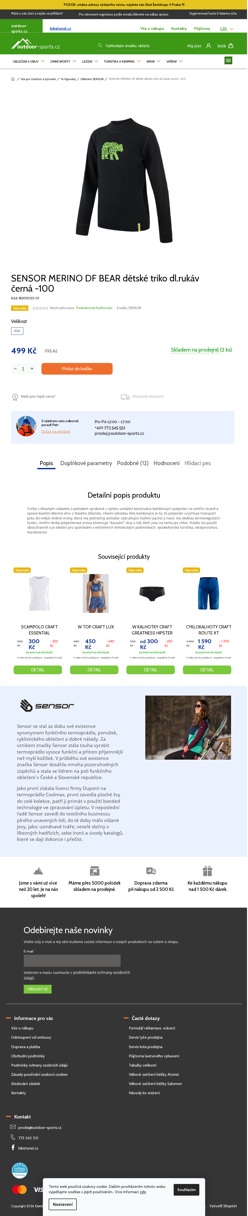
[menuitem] (28, 60)
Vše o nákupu (152, 28)
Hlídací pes (198, 463)
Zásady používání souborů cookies (39, 1074)
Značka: (128, 308)
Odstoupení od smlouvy (31, 1037)
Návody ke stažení (144, 1093)
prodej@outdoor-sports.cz (119, 433)
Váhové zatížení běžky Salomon (155, 1083)
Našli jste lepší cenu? (38, 396)
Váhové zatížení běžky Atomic (154, 1074)
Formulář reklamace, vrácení (152, 1028)
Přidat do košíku (77, 368)
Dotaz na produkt (55, 431)
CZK (224, 28)
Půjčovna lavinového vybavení (154, 1056)
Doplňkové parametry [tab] (86, 463)
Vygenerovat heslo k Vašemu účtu (213, 13)
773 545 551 (28, 1138)
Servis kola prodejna (145, 1046)
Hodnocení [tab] (167, 463)
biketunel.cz (60, 28)
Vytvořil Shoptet (223, 1206)
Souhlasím (186, 1189)
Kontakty (179, 28)
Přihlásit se (38, 989)
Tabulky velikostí (142, 1065)
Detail (38, 670)
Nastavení (63, 1204)
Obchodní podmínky (28, 1056)
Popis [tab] (46, 463)
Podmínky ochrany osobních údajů (39, 1065)
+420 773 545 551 (110, 427)
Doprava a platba (25, 1046)
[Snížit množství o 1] (15, 368)
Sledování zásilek (25, 1083)
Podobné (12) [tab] (133, 463)
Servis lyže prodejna (146, 1037)
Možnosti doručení (147, 396)
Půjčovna (202, 28)
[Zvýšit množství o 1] (31, 368)
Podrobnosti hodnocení (94, 308)
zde (143, 1192)
